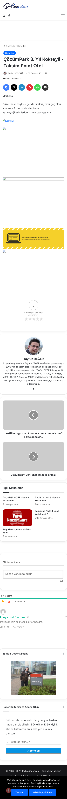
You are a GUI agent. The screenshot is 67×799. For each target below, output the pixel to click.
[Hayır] (63, 787)
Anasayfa (10, 46)
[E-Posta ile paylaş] (45, 87)
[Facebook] (6, 87)
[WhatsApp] (37, 87)
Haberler (21, 46)
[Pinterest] (29, 87)
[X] (14, 87)
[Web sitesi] (33, 389)
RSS (31, 380)
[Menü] (63, 15)
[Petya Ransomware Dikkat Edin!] (17, 517)
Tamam (19, 792)
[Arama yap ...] (4, 15)
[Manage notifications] (8, 790)
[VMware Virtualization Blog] (15, 6)
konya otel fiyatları (12, 617)
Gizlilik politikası (42, 792)
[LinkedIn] (22, 87)
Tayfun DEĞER (14, 73)
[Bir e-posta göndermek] (22, 73)
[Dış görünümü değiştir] (9, 15)
